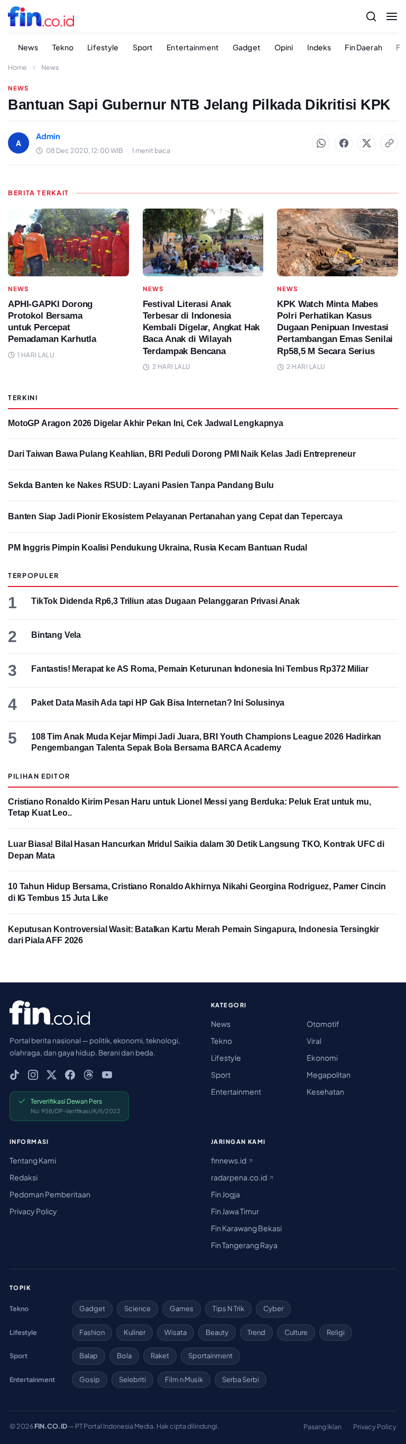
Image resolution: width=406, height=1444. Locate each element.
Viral (314, 1040)
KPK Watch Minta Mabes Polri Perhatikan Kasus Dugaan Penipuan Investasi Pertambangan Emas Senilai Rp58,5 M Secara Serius (335, 327)
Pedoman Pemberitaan (50, 1194)
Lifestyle (102, 47)
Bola (124, 1355)
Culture (296, 1332)
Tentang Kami (33, 1160)
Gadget (247, 47)
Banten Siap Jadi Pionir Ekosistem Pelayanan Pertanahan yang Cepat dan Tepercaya (175, 516)
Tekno (63, 47)
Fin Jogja (225, 1194)
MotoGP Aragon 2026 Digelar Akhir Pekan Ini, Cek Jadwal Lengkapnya (145, 423)
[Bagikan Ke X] (366, 143)
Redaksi (24, 1177)
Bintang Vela (56, 634)
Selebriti (132, 1379)
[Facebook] (70, 1075)
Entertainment (193, 47)
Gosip (89, 1379)
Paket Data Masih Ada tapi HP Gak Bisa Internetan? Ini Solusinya (157, 702)
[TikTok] (15, 1075)
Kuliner (134, 1332)
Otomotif (323, 1023)
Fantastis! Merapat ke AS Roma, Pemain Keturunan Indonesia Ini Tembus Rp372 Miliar (199, 668)
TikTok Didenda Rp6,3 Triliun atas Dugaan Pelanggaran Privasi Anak (165, 601)
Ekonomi (322, 1057)
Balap (88, 1355)
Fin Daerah (363, 47)
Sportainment (210, 1355)
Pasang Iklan (322, 1426)
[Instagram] (33, 1075)
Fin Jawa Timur (235, 1211)
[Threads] (89, 1075)
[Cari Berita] (371, 16)
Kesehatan (325, 1091)
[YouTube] (107, 1075)
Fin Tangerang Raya (244, 1245)
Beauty (217, 1332)
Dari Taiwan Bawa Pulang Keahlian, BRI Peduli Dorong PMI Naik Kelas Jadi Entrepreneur (182, 453)
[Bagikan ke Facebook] (344, 143)
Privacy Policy (33, 1211)
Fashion (92, 1332)
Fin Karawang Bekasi (246, 1228)
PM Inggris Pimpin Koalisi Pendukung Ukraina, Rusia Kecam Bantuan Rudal (157, 547)
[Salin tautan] (389, 143)
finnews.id (229, 1160)
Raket (160, 1355)
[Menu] (391, 16)
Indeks (319, 47)
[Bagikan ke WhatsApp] (321, 143)
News (28, 47)
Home (17, 67)
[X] (52, 1075)
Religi (336, 1332)
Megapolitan (328, 1074)
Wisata (175, 1332)
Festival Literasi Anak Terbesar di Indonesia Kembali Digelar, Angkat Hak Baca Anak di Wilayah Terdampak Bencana (201, 327)
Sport (143, 47)
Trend (256, 1332)
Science (137, 1308)
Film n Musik (184, 1379)
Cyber (273, 1308)
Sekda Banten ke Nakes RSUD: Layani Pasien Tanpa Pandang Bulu (141, 485)
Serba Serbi (240, 1379)
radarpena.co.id (239, 1177)
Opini (283, 47)
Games (181, 1308)
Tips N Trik (228, 1308)
